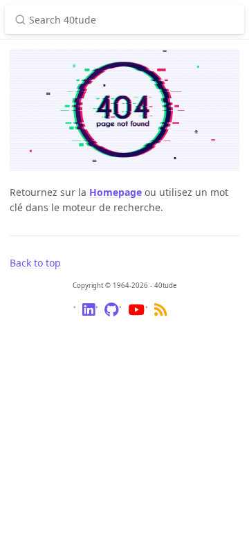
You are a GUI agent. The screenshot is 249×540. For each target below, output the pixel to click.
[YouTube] (136, 312)
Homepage (115, 192)
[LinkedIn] (88, 312)
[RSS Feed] (160, 312)
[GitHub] (111, 312)
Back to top (35, 262)
